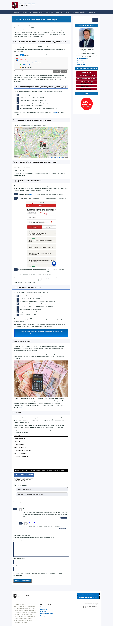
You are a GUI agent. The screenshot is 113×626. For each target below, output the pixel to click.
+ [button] (16, 129)
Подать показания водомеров (86, 78)
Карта (18, 25)
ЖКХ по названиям (36, 12)
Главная (16, 12)
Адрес (15, 25)
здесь (20, 407)
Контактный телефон (20, 447)
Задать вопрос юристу (24, 474)
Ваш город (17, 441)
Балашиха (43, 609)
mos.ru (31, 194)
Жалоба (34, 25)
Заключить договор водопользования (87, 82)
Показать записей (21, 55)
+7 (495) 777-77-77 (83, 58)
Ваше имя (17, 435)
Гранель (59, 12)
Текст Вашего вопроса (20, 453)
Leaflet (51, 157)
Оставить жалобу (79, 12)
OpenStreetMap (59, 157)
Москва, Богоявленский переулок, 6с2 (84, 63)
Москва (24, 12)
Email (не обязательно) (20, 566)
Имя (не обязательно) (19, 558)
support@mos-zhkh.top (88, 594)
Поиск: (48, 55)
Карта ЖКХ (49, 12)
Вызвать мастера (86, 86)
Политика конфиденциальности (88, 597)
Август (67, 12)
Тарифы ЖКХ (92, 12)
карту (55, 112)
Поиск (95, 19)
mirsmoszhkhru (32, 522)
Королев (43, 611)
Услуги (29, 25)
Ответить (64, 517)
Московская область (46, 613)
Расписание (24, 25)
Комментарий (17, 540)
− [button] (16, 131)
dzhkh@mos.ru (82, 61)
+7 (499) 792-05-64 (27, 64)
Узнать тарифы (86, 72)
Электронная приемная (86, 89)
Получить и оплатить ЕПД (87, 75)
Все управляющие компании (49, 615)
